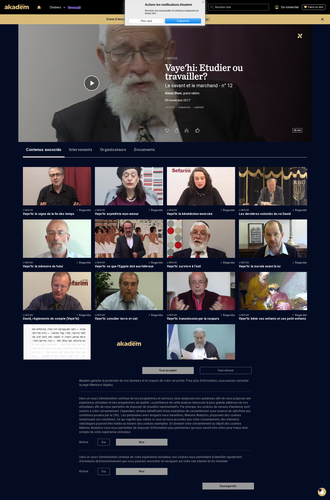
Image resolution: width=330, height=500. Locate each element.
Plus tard (146, 21)
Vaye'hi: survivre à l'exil (184, 266)
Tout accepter (168, 370)
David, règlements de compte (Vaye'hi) (51, 318)
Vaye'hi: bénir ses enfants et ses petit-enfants (272, 318)
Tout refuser (226, 370)
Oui (103, 442)
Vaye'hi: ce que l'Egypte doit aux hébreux (124, 266)
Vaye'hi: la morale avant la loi (260, 266)
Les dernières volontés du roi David (265, 214)
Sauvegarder (228, 486)
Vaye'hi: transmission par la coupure (193, 318)
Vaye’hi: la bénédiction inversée (190, 214)
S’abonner (183, 21)
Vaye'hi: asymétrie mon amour (117, 214)
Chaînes (55, 7)
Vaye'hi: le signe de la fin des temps (48, 214)
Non (141, 442)
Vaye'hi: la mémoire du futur (43, 266)
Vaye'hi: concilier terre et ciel (116, 318)
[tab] (44, 149)
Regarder (85, 210)
